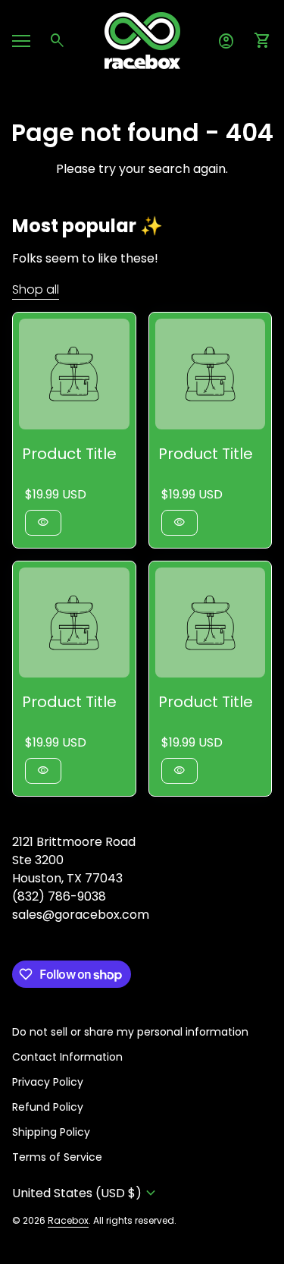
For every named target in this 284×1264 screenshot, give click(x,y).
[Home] (142, 40)
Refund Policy (47, 1107)
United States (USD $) (86, 1193)
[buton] (86, 1193)
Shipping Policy (51, 1132)
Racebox (68, 1220)
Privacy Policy (47, 1081)
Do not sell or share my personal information (130, 1031)
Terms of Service (57, 1157)
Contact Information (67, 1056)
